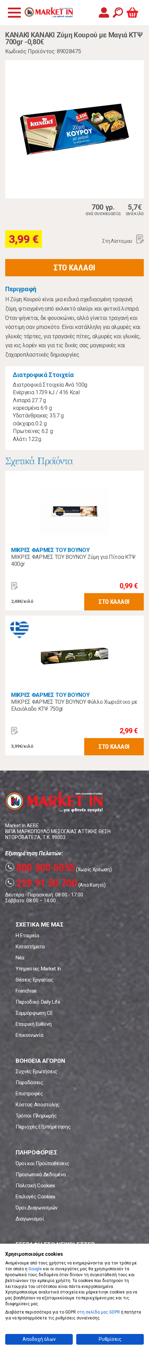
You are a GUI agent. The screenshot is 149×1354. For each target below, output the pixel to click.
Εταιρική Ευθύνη (33, 1024)
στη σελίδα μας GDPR (98, 1312)
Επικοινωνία (29, 1035)
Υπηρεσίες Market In (38, 969)
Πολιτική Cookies (35, 1185)
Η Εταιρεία (27, 935)
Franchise (26, 991)
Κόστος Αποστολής (38, 1105)
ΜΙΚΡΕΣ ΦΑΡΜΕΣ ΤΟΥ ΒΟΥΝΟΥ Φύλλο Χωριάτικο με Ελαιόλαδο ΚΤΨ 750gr (74, 705)
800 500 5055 (41, 867)
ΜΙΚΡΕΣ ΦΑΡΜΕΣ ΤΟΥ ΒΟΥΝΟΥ (50, 550)
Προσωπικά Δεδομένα (40, 1174)
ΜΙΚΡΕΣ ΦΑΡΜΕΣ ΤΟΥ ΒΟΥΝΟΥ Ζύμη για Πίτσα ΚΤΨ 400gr (73, 560)
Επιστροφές (29, 1093)
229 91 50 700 (42, 883)
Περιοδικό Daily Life (38, 1002)
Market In (48, 12)
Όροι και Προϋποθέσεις (42, 1163)
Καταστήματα (30, 946)
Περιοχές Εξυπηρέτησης (43, 1127)
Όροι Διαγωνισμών (37, 1208)
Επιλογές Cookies (35, 1197)
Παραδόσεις (29, 1082)
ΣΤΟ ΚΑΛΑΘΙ (74, 268)
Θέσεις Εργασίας (34, 980)
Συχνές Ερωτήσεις (36, 1071)
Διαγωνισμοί (30, 1219)
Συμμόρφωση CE (34, 1013)
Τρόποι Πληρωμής (36, 1116)
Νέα (20, 958)
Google (35, 1269)
